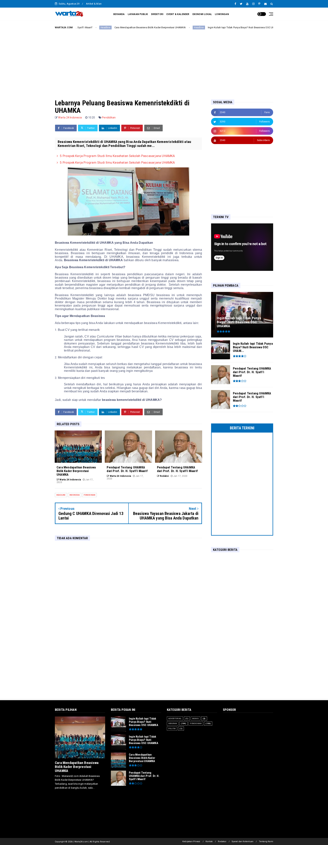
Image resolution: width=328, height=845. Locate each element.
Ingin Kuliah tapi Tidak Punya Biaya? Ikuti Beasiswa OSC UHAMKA (213, 27)
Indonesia (74, 495)
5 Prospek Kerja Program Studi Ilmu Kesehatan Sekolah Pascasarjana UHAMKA (117, 156)
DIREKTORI (157, 14)
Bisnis (195, 718)
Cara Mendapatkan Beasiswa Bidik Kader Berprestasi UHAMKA (118, 27)
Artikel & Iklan (94, 3)
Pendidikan (109, 117)
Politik (172, 729)
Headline (168, 27)
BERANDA (119, 14)
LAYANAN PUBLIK (138, 14)
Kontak (209, 841)
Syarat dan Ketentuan (242, 841)
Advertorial (174, 718)
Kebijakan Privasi (191, 841)
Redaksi (222, 841)
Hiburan (172, 723)
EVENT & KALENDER (177, 14)
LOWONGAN (222, 14)
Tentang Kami (266, 841)
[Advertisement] (164, 61)
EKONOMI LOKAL (202, 14)
